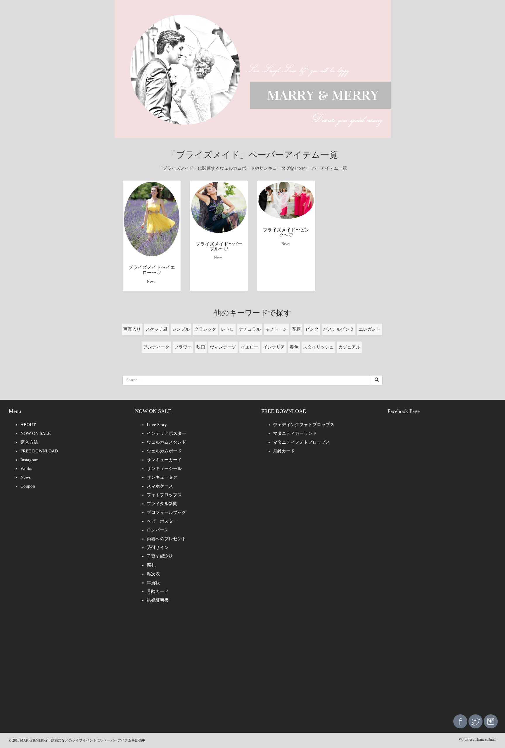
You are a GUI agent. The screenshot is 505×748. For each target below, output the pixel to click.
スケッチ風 (156, 329)
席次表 (153, 574)
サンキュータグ (162, 477)
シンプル (181, 329)
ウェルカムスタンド (166, 442)
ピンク (312, 329)
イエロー (249, 347)
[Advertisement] (252, 663)
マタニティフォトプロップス (301, 442)
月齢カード (158, 591)
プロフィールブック (166, 512)
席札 (151, 565)
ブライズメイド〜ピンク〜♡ (286, 232)
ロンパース (158, 530)
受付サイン (158, 547)
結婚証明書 (158, 600)
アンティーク (156, 347)
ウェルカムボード (164, 451)
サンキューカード (164, 459)
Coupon (27, 486)
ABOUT (28, 424)
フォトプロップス (164, 495)
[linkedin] (491, 721)
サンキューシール (164, 468)
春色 (294, 347)
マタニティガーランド (295, 433)
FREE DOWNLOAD (39, 451)
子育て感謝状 (160, 556)
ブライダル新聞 (162, 503)
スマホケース (160, 486)
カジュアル (349, 347)
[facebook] (460, 721)
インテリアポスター (166, 433)
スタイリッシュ (318, 347)
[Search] (377, 380)
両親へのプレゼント (166, 538)
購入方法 (29, 442)
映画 (200, 347)
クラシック (205, 329)
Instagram (29, 459)
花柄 (296, 329)
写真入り (132, 329)
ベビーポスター (162, 521)
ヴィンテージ (223, 347)
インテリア (274, 347)
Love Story (157, 424)
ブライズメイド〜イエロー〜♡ (151, 270)
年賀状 (153, 582)
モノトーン (276, 329)
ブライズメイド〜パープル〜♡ (219, 246)
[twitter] (475, 721)
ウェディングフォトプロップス (303, 424)
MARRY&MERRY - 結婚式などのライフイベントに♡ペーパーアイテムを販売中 (83, 740)
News (25, 477)
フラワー (183, 347)
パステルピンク (338, 329)
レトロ (227, 329)
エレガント (370, 329)
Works (26, 468)
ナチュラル (250, 329)
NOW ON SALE (35, 433)
